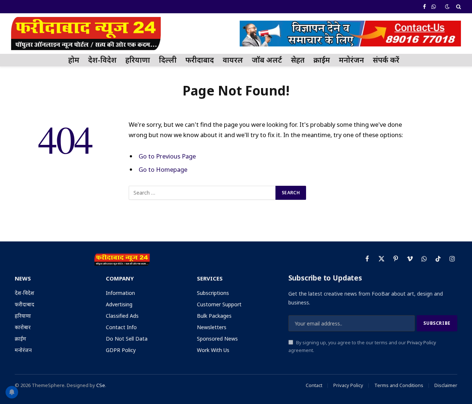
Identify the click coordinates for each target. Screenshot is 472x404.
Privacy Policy (421, 342)
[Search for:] (202, 193)
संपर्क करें (386, 60)
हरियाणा (137, 60)
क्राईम (321, 60)
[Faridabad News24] (86, 33)
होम (73, 60)
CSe (100, 385)
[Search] (458, 6)
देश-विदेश (102, 60)
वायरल (233, 60)
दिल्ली (168, 60)
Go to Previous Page (167, 156)
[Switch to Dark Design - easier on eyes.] (447, 6)
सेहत (298, 60)
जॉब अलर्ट (267, 60)
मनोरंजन (351, 60)
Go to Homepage (163, 169)
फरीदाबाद (199, 60)
